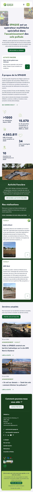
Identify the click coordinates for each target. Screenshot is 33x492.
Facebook (3, 435)
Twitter (5, 435)
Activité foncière (7, 446)
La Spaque (6, 440)
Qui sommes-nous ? (8, 105)
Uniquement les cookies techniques (16, 485)
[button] (28, 4)
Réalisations (6, 449)
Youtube (11, 435)
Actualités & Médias (8, 452)
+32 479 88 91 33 (7, 423)
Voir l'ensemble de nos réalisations (14, 215)
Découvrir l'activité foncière (16, 198)
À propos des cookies (15, 488)
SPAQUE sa (8, 4)
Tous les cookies (16, 483)
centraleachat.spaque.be (12, 429)
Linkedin (8, 435)
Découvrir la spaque (16, 50)
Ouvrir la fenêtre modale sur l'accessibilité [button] (24, 4)
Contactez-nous (16, 407)
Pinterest (13, 435)
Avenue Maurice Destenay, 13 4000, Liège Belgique (10, 419)
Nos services (6, 443)
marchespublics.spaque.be (12, 432)
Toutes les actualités (11, 317)
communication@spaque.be (10, 425)
